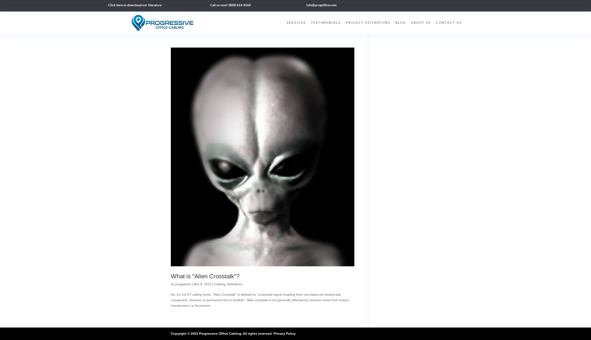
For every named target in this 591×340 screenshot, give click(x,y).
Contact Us (449, 22)
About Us (421, 22)
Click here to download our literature (135, 5)
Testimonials (326, 22)
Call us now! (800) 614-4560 (230, 5)
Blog (400, 22)
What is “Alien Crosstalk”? (205, 276)
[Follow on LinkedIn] (439, 6)
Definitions (234, 284)
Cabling (219, 284)
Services (296, 22)
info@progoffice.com (321, 5)
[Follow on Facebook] (430, 6)
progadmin (183, 284)
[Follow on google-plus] (448, 6)
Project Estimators (368, 22)
